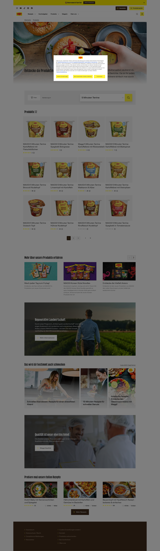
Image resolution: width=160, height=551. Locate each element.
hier (62, 70)
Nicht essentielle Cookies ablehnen (83, 76)
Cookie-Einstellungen (62, 76)
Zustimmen (99, 76)
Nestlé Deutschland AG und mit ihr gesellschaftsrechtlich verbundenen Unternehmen (77, 62)
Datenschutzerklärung (61, 72)
